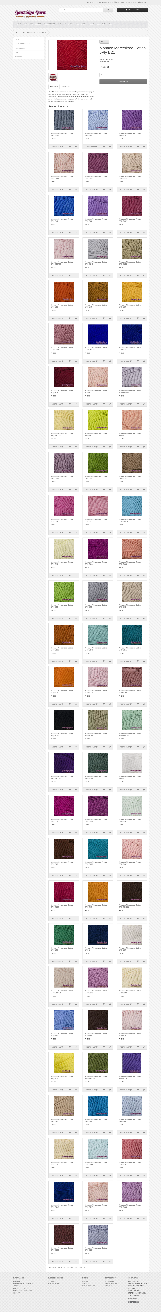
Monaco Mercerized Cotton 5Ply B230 (96, 692)
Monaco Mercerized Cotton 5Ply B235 (130, 1078)
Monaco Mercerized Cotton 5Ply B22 (62, 306)
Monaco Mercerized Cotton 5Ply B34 (62, 820)
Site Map (16, 1293)
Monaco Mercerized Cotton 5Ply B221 (62, 477)
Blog (92, 24)
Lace (80, 1267)
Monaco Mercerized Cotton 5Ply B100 (62, 735)
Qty (100, 71)
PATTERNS (68, 24)
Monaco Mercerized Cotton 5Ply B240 (62, 1206)
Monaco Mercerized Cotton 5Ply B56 (130, 820)
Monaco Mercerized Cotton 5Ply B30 (130, 1035)
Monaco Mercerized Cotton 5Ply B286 (96, 735)
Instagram (138, 1302)
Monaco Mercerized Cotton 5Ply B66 (96, 1035)
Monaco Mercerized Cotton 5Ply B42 (62, 220)
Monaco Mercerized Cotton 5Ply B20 (62, 1078)
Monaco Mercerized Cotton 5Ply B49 (96, 1120)
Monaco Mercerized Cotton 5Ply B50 (62, 606)
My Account (110, 1281)
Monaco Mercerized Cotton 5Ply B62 (130, 606)
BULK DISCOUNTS (88, 1286)
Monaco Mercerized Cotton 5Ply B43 (130, 349)
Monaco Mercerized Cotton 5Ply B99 (96, 606)
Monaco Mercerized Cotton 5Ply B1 (130, 777)
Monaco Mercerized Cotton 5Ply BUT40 (96, 1078)
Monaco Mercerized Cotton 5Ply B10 (130, 949)
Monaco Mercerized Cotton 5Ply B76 (96, 306)
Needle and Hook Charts (23, 1283)
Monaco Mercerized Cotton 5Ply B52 (96, 477)
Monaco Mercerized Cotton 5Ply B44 (96, 949)
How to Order (53, 1283)
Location (101, 24)
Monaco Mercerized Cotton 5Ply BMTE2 (62, 263)
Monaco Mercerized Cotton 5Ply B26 (96, 220)
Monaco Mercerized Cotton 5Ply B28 (62, 392)
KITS (59, 24)
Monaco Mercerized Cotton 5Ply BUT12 (96, 1206)
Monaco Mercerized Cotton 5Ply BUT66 (96, 349)
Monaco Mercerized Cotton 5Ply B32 (62, 520)
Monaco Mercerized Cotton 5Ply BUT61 (130, 520)
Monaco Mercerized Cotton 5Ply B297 (130, 177)
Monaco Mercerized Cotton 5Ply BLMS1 (130, 392)
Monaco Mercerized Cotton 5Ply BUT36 (130, 735)
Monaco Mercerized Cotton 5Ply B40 (130, 1120)
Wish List (108, 1286)
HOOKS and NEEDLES (32, 24)
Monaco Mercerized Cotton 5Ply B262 (130, 1206)
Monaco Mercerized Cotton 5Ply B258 (130, 263)
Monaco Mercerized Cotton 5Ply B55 (62, 949)
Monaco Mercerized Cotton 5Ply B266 (62, 134)
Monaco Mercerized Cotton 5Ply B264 (96, 1249)
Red (84, 1267)
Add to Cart (123, 82)
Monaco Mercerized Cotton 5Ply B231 (130, 220)
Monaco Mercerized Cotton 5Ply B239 (62, 906)
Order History (111, 1283)
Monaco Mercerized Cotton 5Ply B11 (62, 1163)
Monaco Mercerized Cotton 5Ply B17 (96, 906)
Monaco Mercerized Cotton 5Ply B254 (62, 349)
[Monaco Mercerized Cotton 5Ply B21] (72, 55)
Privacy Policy (19, 1288)
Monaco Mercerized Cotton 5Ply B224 (62, 177)
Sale (77, 24)
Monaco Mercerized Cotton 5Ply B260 (130, 563)
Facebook (129, 1302)
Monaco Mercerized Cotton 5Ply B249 (96, 649)
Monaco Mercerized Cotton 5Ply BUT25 (62, 434)
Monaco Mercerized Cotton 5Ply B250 (130, 692)
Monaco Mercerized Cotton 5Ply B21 (34, 32)
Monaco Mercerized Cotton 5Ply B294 (96, 820)
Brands (85, 1281)
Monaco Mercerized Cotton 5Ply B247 (96, 263)
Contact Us (52, 1281)
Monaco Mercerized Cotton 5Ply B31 (96, 520)
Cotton (76, 1267)
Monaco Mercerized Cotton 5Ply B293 (96, 863)
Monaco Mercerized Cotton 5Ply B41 (62, 1035)
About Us (17, 1286)
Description (54, 86)
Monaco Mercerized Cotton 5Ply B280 (62, 1249)
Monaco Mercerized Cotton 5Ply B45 (96, 134)
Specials (85, 1283)
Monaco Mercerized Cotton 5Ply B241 (96, 992)
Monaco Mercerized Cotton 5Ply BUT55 (62, 777)
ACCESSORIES (49, 24)
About (110, 24)
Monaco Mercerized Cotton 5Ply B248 (96, 777)
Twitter (132, 1302)
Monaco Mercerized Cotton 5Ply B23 (130, 434)
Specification (66, 86)
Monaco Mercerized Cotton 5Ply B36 (130, 1163)
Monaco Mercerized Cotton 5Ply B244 (96, 563)
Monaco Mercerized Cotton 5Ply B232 (96, 392)
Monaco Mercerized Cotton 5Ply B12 (62, 563)
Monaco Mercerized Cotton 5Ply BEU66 (130, 906)
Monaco (106, 57)
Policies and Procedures (23, 1291)
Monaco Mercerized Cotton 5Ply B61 (62, 1120)
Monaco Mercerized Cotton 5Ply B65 (62, 863)
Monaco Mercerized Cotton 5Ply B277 (130, 649)
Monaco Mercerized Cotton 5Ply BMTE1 (62, 992)
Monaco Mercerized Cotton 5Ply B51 (96, 434)
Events (84, 24)
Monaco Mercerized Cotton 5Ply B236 (62, 649)
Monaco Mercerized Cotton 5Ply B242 (96, 1163)
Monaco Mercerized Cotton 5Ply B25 (62, 692)
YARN (19, 24)
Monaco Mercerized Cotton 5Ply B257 (130, 477)
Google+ (135, 1302)
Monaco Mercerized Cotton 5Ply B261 (130, 863)
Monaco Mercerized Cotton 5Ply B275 (96, 177)
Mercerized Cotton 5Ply (65, 1267)
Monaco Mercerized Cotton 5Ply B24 (130, 134)
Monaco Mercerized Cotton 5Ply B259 (130, 992)
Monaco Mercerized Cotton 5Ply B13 (130, 306)
